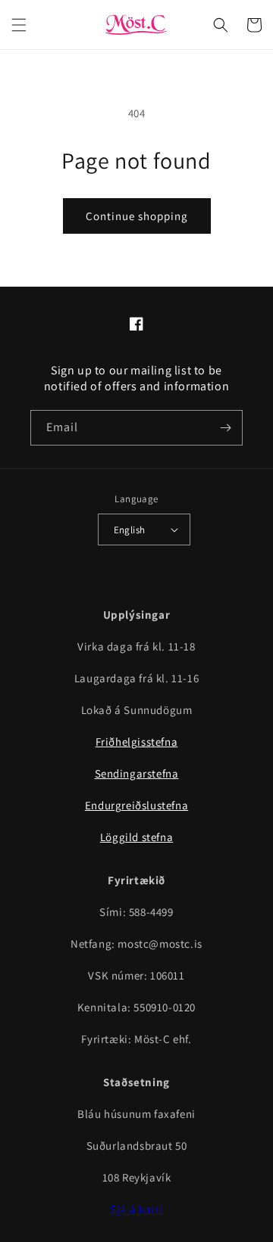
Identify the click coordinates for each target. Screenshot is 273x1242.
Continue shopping (137, 216)
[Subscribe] (225, 428)
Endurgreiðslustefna (136, 805)
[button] (19, 25)
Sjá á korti (136, 1209)
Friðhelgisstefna (137, 741)
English (130, 529)
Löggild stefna (136, 837)
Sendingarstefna (137, 773)
